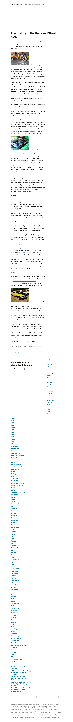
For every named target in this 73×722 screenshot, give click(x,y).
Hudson (13, 552)
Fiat (12, 536)
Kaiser (13, 566)
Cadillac (13, 490)
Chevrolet (14, 495)
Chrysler (14, 497)
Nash (12, 599)
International (15, 559)
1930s (13, 425)
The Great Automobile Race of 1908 (52, 717)
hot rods (19, 42)
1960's (13, 432)
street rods (26, 42)
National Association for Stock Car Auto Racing (25, 281)
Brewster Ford (15, 478)
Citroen (13, 499)
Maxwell (13, 587)
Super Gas (39, 257)
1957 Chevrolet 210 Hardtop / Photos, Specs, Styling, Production (21, 672)
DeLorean (14, 518)
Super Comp (33, 257)
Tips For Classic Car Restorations (48, 704)
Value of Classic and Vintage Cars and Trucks (29, 717)
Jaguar (13, 562)
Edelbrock (25, 116)
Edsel (13, 529)
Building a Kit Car (48, 712)
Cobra (13, 501)
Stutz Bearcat (15, 643)
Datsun (13, 511)
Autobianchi (15, 469)
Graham (13, 546)
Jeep (12, 564)
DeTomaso (14, 520)
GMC (12, 543)
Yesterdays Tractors (49, 715)
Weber (31, 116)
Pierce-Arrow (15, 608)
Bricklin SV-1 (15, 481)
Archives (42, 717)
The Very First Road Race (26, 712)
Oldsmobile (15, 603)
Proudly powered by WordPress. (25, 704)
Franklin (13, 541)
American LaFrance (17, 455)
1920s (13, 423)
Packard (13, 606)
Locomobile (15, 580)
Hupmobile (14, 555)
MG (12, 594)
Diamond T (14, 522)
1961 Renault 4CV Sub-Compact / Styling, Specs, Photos (50, 384)
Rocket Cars (41, 715)
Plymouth (14, 613)
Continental (15, 504)
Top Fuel (20, 252)
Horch (13, 550)
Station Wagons (16, 636)
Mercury (14, 592)
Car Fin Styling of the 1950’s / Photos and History (37, 706)
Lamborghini (15, 571)
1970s (13, 437)
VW (12, 657)
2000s (13, 441)
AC (12, 444)
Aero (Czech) (15, 446)
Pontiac (13, 615)
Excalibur (14, 532)
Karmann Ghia (15, 569)
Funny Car (25, 252)
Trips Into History (16, 4)
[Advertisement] (36, 18)
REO (12, 627)
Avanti (13, 471)
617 (23, 353)
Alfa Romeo (15, 448)
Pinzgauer (14, 610)
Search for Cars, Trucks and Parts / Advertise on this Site (26, 715)
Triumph (14, 652)
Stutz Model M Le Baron (19, 645)
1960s (13, 434)
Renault (13, 624)
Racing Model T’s (41, 707)
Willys (13, 661)
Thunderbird (15, 650)
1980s (13, 439)
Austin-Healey (16, 464)
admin (13, 346)
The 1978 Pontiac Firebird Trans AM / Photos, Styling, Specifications (22, 689)
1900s (13, 418)
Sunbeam (14, 647)
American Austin (16, 453)
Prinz (12, 620)
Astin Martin (15, 457)
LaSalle (13, 576)
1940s (13, 427)
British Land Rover (17, 485)
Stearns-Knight (16, 638)
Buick (13, 488)
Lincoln (13, 578)
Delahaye (14, 515)
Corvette (14, 508)
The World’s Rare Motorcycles (25, 714)
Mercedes (14, 590)
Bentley (13, 474)
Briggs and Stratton (17, 483)
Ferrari (13, 534)
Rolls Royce (15, 629)
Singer (13, 631)
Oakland (13, 601)
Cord (12, 506)
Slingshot (14, 633)
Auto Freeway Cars (17, 467)
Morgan (13, 596)
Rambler (13, 622)
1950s (26, 346)
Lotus (13, 583)
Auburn (13, 460)
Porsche (13, 617)
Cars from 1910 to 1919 (18, 492)
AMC (12, 451)
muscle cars (39, 346)
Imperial (13, 557)
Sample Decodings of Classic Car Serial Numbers (26, 707)
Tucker (13, 654)
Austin (13, 462)
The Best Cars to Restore (38, 712)
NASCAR (13, 272)
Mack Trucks (15, 585)
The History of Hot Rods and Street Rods (33, 34)
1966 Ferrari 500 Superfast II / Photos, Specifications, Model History (50, 396)
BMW (12, 476)
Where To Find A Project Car (50, 711)
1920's (13, 420)
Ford (12, 539)
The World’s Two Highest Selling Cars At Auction (34, 709)
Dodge (13, 525)
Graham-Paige (16, 548)
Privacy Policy (36, 704)
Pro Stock (31, 252)
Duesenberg (15, 527)
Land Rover (14, 573)
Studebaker (15, 640)
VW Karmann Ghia (17, 659)
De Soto (13, 513)
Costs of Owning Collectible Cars (36, 711)
